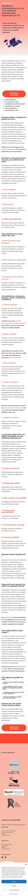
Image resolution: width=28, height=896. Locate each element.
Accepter (14, 881)
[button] (25, 864)
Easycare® (8, 617)
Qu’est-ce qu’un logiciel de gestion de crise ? (13, 682)
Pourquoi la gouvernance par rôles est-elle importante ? (13, 693)
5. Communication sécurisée (13, 525)
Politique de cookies (13, 893)
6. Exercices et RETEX (10, 537)
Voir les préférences (14, 890)
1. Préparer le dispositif (9, 304)
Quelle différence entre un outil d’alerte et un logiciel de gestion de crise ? (13, 688)
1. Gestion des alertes (10, 468)
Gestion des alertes (15, 357)
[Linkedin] (2, 857)
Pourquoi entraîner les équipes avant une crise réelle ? (12, 697)
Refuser (14, 886)
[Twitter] (5, 857)
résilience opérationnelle (9, 149)
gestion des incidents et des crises (13, 408)
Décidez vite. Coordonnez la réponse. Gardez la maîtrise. (14, 824)
